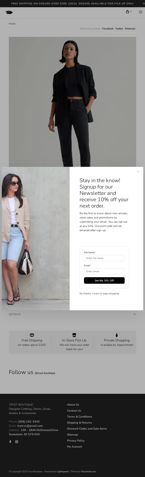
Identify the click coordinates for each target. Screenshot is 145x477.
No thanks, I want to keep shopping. (99, 293)
